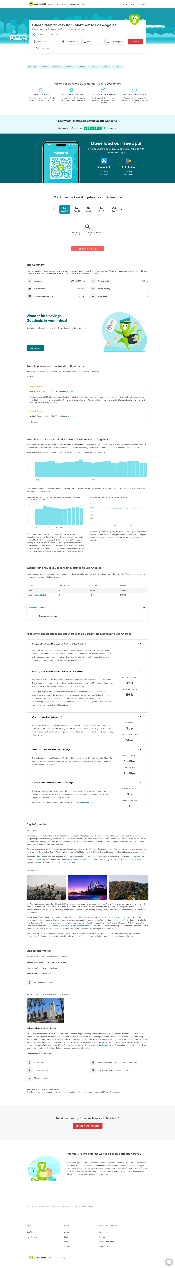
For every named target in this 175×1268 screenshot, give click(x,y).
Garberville (87, 859)
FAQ (93, 67)
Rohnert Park (76, 859)
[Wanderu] (37, 4)
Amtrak (70, 391)
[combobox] (42, 41)
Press (66, 1241)
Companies (103, 1237)
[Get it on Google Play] (128, 161)
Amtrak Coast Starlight (37, 595)
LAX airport (104, 1045)
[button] (125, 4)
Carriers (81, 67)
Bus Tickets (31, 1232)
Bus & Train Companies (71, 4)
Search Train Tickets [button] (87, 1126)
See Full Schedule (88, 249)
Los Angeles (135, 857)
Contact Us (103, 1232)
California (55, 1206)
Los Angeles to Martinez (82, 803)
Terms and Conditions (108, 1241)
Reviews (56, 67)
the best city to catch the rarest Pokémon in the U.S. (71, 926)
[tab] (39, 36)
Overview (44, 67)
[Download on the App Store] (104, 161)
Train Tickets (31, 1206)
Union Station (32, 1034)
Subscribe (35, 348)
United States (44, 1206)
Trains (57, 4)
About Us (68, 1232)
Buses (50, 4)
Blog (83, 4)
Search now (115, 1092)
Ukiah (105, 859)
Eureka (95, 859)
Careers (67, 1246)
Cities (105, 67)
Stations (118, 67)
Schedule (32, 67)
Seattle (38, 859)
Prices (69, 67)
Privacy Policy (104, 1246)
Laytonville (65, 859)
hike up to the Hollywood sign (123, 917)
